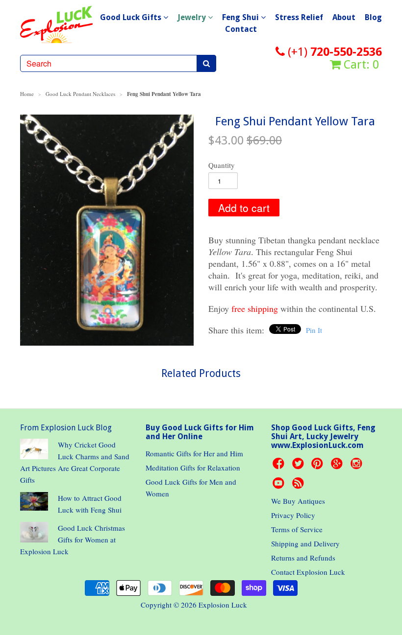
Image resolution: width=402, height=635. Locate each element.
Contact (241, 29)
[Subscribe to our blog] (299, 485)
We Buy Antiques (298, 501)
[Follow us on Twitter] (299, 466)
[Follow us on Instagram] (358, 466)
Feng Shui (241, 17)
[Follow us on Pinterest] (318, 466)
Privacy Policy (293, 515)
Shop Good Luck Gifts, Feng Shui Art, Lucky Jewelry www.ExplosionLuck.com (323, 436)
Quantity (221, 165)
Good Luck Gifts (131, 17)
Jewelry (192, 17)
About (343, 17)
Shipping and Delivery (305, 543)
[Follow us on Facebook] (280, 466)
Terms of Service (297, 529)
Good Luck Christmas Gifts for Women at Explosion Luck (72, 539)
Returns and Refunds (303, 558)
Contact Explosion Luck (308, 572)
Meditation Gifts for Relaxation (193, 467)
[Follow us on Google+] (338, 466)
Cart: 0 (360, 64)
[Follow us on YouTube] (280, 485)
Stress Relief (299, 17)
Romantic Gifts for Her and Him (194, 453)
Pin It (314, 330)
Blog (373, 17)
